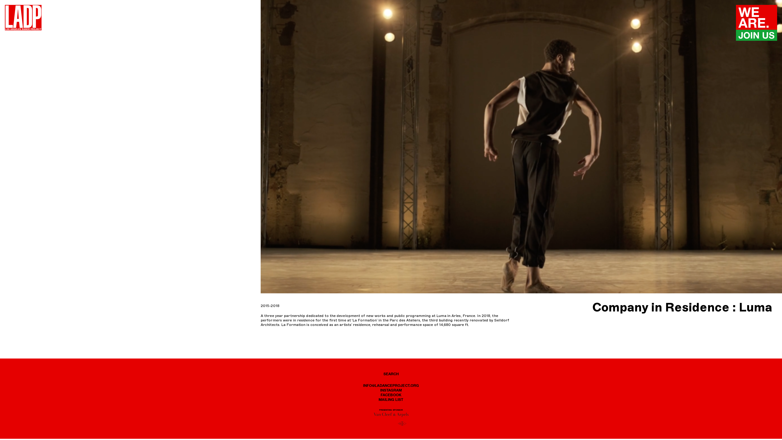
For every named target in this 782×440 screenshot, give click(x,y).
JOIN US (756, 35)
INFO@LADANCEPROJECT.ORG (391, 385)
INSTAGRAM (391, 390)
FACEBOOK (391, 395)
